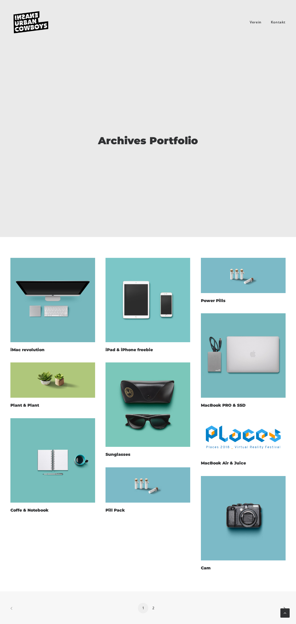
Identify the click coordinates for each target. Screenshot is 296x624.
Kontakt (278, 22)
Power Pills (213, 300)
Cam (206, 568)
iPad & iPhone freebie (129, 349)
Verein (256, 22)
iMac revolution (27, 349)
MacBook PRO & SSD (223, 405)
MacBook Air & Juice (223, 463)
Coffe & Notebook (29, 510)
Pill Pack (115, 510)
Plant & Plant (24, 405)
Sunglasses (118, 454)
